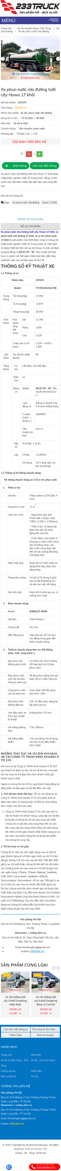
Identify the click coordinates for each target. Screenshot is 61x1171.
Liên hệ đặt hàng (44, 166)
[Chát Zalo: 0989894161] (9, 1167)
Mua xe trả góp (45, 1035)
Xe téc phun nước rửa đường (33, 31)
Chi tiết (13, 1013)
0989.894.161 (37, 951)
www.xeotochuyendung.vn (32, 73)
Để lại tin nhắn (30, 226)
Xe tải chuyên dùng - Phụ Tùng (34, 28)
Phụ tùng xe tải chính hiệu (46, 1029)
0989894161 (31, 77)
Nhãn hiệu (36, 1071)
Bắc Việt (42, 1148)
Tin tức (34, 1076)
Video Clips (15, 1035)
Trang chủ (6, 28)
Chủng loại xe (8, 1071)
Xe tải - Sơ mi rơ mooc (43, 1060)
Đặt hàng (20, 166)
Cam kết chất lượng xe (15, 1029)
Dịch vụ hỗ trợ (8, 1076)
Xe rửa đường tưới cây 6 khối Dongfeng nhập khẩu (15, 1001)
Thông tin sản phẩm (30, 219)
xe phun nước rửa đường (26, 202)
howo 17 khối (49, 202)
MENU (8, 20)
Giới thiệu (36, 1054)
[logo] (30, 2)
